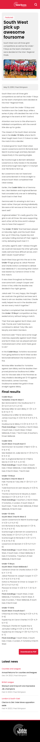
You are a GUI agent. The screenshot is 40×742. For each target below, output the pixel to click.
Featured (9, 17)
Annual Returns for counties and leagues (19, 672)
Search (35, 4)
